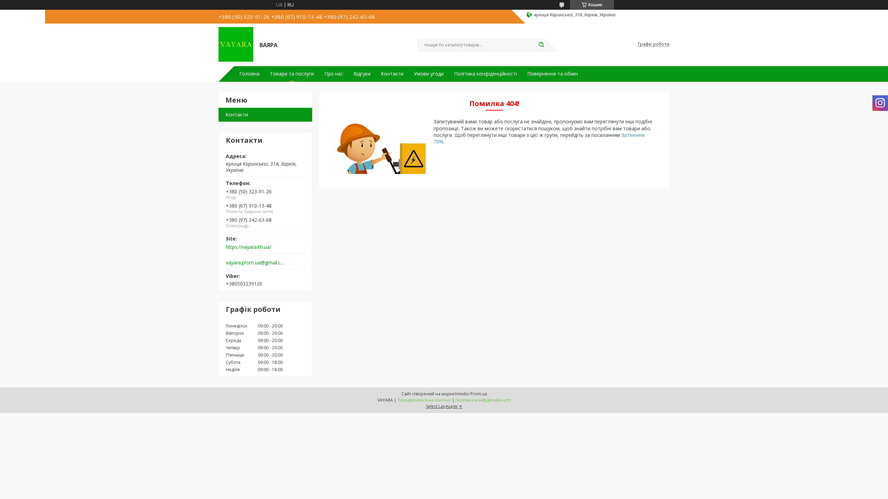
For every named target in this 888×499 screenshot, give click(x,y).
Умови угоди (429, 73)
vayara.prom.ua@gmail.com (256, 263)
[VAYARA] (236, 44)
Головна (249, 73)
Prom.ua (478, 394)
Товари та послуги (292, 73)
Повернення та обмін (552, 73)
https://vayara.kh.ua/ (248, 247)
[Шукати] (541, 45)
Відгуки (361, 73)
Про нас (333, 73)
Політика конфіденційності (485, 73)
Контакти (392, 73)
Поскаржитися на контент (424, 400)
